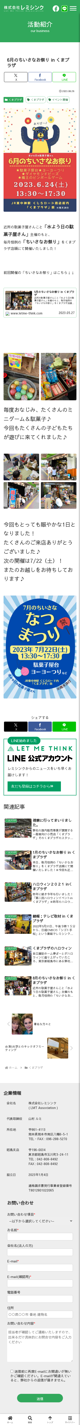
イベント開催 (60, 99)
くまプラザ (15, 99)
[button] (71, 855)
